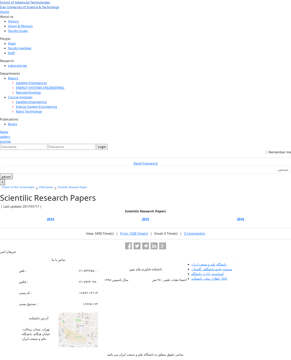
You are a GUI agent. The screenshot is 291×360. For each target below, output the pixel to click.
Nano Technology (29, 111)
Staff (11, 53)
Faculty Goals (18, 31)
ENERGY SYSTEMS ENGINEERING (40, 88)
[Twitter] (137, 245)
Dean (12, 43)
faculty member (20, 48)
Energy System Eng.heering (36, 107)
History (13, 21)
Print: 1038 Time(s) (134, 233)
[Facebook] (128, 245)
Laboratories (17, 65)
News (4, 132)
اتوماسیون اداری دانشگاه (207, 274)
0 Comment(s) (194, 233)
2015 (145, 219)
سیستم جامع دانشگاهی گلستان (211, 269)
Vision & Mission (20, 26)
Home (4, 12)
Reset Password (146, 163)
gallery (5, 137)
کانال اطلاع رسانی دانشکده (209, 278)
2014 (50, 219)
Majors (13, 78)
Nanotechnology (28, 92)
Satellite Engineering (31, 83)
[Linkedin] (154, 245)
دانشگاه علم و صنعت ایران (208, 264)
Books (12, 124)
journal (5, 141)
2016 (240, 219)
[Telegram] (145, 245)
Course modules (20, 97)
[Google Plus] (162, 245)
